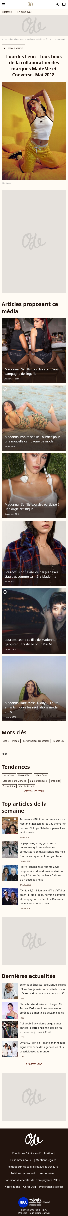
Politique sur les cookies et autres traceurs (32, 1166)
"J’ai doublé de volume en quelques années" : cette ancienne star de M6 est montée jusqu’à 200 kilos (41, 1028)
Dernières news (17, 39)
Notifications (12, 1186)
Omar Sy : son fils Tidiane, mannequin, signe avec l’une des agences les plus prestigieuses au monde (42, 1047)
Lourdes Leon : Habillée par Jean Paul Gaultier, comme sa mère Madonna (32, 574)
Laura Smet (9, 775)
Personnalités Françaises (36, 740)
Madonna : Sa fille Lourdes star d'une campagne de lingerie (32, 371)
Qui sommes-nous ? (20, 1160)
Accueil (5, 39)
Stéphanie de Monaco (14, 780)
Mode (6, 740)
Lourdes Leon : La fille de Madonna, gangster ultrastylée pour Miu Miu (30, 642)
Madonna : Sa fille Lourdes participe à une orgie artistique (32, 506)
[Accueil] (30, 4)
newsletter (64, 4)
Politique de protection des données (32, 1173)
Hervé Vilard (24, 775)
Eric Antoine (9, 786)
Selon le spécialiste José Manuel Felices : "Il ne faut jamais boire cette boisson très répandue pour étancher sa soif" (43, 989)
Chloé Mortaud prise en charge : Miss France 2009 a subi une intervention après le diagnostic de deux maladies (42, 1008)
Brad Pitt (55, 780)
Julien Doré (41, 775)
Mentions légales (46, 1160)
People (15, 740)
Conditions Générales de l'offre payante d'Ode (32, 1180)
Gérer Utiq (29, 1186)
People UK (58, 740)
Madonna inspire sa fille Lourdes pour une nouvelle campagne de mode (32, 439)
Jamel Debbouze (38, 780)
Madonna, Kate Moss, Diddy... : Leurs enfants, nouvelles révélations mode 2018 (31, 707)
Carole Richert (26, 786)
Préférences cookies (51, 1186)
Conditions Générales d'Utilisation (32, 1153)
